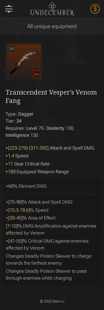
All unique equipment (52, 26)
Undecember (52, 9)
